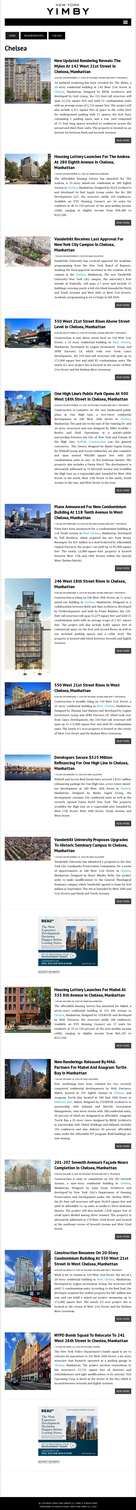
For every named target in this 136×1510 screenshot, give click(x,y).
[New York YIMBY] (68, 9)
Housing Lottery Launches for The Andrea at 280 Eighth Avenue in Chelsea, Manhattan (92, 162)
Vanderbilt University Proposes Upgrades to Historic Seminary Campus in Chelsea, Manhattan (91, 845)
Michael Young (92, 1346)
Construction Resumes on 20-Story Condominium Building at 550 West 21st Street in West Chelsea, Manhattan (91, 1258)
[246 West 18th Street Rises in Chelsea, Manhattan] (28, 672)
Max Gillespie (96, 256)
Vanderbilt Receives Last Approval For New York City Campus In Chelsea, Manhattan (88, 244)
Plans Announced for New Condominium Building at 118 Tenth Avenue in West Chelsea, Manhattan (90, 512)
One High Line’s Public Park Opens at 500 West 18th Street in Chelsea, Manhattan (91, 396)
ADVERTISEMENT (49, 972)
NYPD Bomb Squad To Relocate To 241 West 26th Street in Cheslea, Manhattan (91, 1337)
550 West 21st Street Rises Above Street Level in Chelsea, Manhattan (92, 323)
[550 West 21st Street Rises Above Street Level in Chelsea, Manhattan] (28, 345)
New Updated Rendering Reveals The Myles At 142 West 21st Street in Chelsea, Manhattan (87, 66)
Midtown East (63, 1102)
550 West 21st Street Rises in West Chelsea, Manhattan (87, 687)
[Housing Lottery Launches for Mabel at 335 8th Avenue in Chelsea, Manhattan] (28, 1030)
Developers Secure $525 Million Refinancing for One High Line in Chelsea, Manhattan (91, 763)
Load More (68, 1480)
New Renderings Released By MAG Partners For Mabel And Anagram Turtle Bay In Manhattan (90, 1067)
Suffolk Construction (91, 442)
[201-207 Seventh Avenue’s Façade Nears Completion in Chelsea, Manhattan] (28, 1190)
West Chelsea (122, 342)
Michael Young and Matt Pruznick (109, 77)
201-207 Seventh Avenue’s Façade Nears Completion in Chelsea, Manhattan (91, 1164)
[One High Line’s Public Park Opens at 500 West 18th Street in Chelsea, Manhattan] (28, 423)
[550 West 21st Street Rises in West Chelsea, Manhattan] (28, 713)
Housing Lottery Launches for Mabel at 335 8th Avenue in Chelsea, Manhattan (90, 992)
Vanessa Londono (99, 174)
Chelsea (59, 92)
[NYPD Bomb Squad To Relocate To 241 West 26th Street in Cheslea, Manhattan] (28, 1387)
